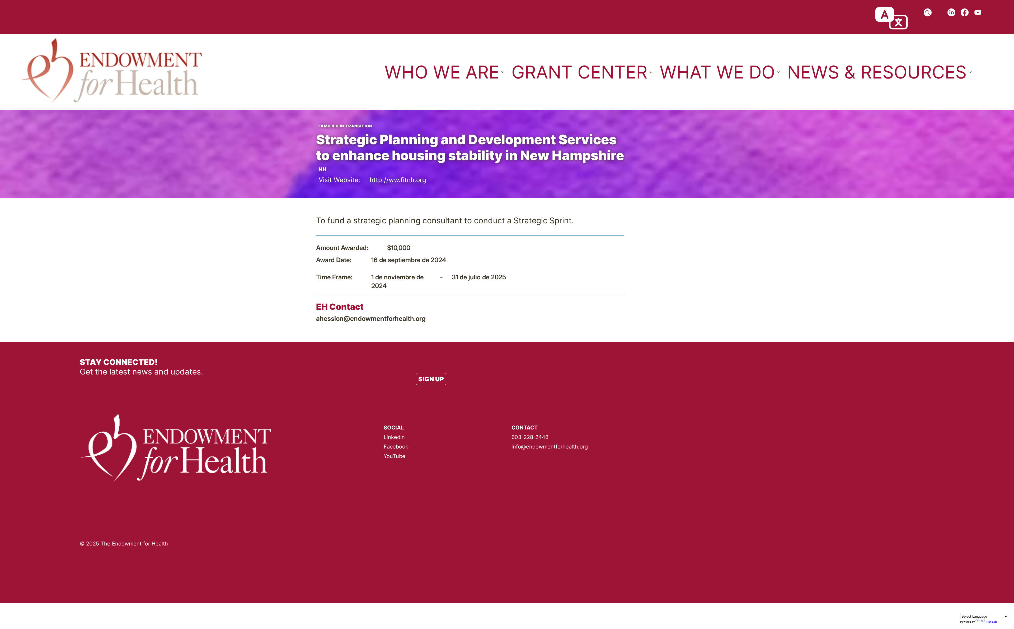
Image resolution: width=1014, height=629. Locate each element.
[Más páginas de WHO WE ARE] (502, 72)
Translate (991, 621)
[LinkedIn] (951, 12)
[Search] (928, 12)
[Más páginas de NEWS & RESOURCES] (970, 72)
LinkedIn (394, 437)
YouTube (394, 456)
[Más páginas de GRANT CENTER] (651, 72)
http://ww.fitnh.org (398, 180)
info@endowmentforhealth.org (549, 446)
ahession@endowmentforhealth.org (371, 318)
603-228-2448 (529, 437)
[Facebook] (965, 12)
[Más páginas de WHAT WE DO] (778, 72)
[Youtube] (978, 12)
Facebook (396, 446)
